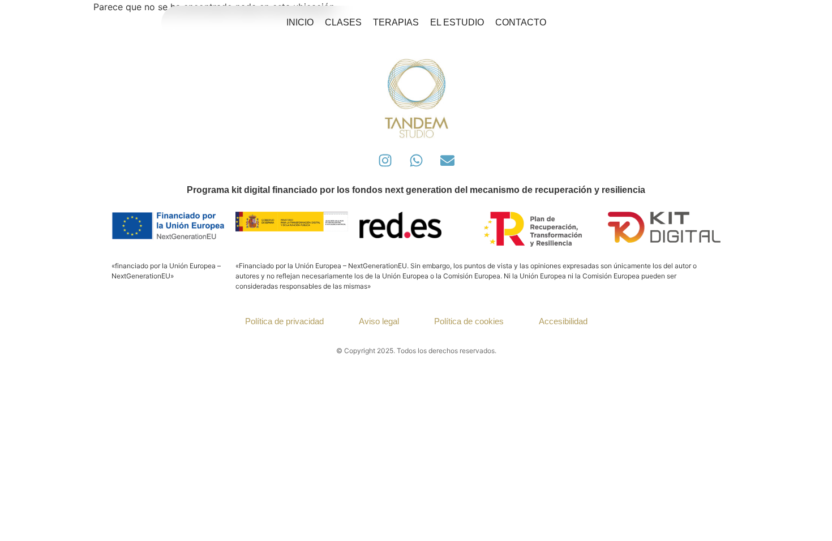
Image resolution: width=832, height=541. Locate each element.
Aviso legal (379, 321)
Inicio (300, 22)
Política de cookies (469, 321)
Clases (343, 22)
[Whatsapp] (416, 160)
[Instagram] (385, 160)
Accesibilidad (563, 321)
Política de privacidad (284, 321)
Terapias (396, 22)
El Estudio (457, 22)
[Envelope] (447, 160)
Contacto (520, 22)
